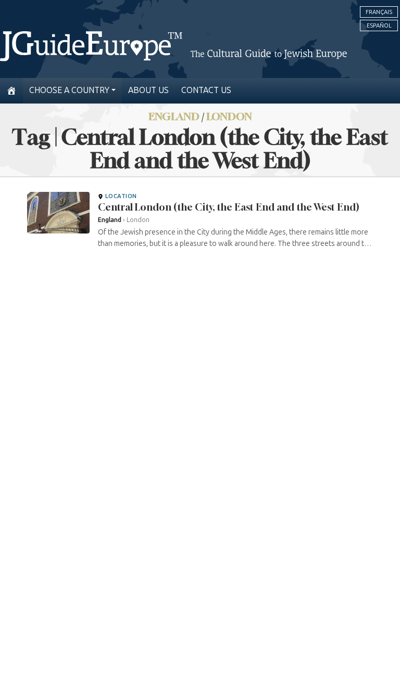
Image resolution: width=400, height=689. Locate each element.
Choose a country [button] (69, 90)
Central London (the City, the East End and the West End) (228, 207)
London (229, 116)
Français (379, 12)
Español (379, 25)
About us (148, 90)
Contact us (206, 90)
